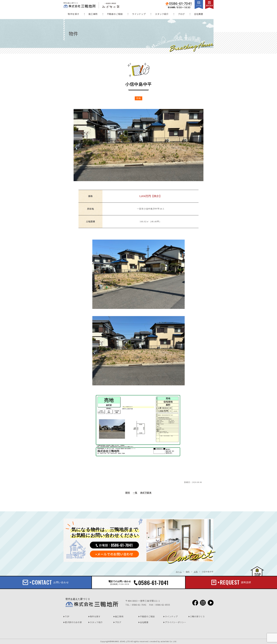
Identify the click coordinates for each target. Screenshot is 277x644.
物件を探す (73, 13)
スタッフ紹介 (162, 13)
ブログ (181, 13)
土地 (196, 572)
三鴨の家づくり (197, 616)
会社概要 (198, 13)
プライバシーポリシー (175, 622)
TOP (67, 616)
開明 (127, 493)
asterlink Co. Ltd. (169, 641)
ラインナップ (139, 13)
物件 (188, 572)
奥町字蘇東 (146, 493)
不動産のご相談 (115, 13)
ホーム (179, 572)
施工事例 (93, 13)
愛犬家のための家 (73, 622)
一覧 (135, 493)
